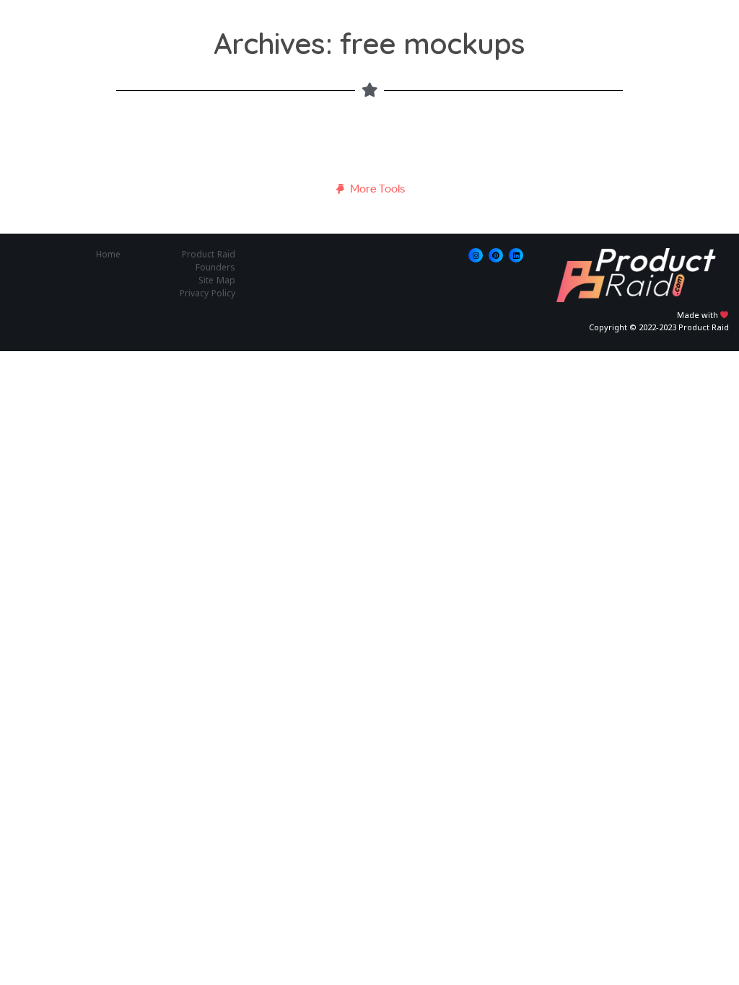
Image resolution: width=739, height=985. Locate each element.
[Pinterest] (496, 255)
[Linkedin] (516, 255)
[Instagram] (475, 255)
